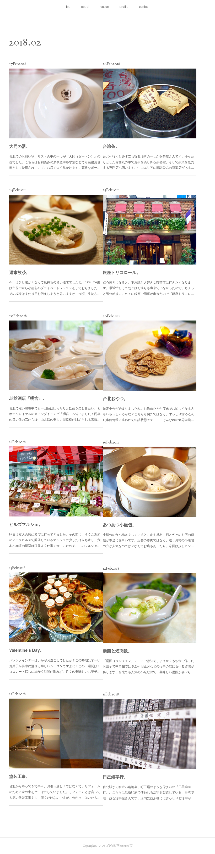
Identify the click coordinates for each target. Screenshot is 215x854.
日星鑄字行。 (115, 777)
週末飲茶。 (19, 272)
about (85, 6)
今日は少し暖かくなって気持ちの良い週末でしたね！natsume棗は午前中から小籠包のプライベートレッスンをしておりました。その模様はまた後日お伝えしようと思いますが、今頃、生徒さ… (54, 287)
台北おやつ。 (115, 398)
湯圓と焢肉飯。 (117, 651)
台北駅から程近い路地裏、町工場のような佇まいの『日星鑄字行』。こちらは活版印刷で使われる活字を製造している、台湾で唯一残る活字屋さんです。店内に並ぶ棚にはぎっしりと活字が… (148, 792)
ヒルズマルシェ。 (26, 524)
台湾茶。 (111, 146)
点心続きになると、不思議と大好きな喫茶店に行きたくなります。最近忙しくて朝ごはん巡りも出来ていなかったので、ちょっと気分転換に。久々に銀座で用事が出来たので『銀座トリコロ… (148, 288)
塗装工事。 (19, 776)
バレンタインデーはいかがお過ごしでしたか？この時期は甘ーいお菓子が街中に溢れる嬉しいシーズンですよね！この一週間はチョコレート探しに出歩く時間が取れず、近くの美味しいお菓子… (54, 665)
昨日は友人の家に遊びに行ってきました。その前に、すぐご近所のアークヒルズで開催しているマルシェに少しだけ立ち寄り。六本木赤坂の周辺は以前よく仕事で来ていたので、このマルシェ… (54, 540)
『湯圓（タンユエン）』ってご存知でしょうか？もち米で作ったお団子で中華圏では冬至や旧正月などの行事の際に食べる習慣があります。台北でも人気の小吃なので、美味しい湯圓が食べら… (148, 666)
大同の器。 (19, 146)
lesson (104, 6)
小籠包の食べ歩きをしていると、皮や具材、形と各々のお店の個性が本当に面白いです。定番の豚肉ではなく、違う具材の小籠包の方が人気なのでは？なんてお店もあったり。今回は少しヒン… (148, 540)
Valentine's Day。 (26, 650)
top (68, 6)
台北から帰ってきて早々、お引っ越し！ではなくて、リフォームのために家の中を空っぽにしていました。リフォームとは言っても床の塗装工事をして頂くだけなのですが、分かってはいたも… (54, 791)
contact (144, 6)
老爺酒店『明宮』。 (28, 398)
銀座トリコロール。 (122, 272)
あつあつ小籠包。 (119, 524)
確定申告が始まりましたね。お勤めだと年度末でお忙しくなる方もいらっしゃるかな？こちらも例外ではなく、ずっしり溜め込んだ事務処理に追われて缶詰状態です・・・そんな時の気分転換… (148, 414)
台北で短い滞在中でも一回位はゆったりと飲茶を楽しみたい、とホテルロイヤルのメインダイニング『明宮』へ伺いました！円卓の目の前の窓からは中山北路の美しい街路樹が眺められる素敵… (54, 414)
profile (124, 6)
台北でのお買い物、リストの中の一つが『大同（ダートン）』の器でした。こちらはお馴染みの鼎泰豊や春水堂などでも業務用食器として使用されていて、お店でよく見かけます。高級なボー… (54, 162)
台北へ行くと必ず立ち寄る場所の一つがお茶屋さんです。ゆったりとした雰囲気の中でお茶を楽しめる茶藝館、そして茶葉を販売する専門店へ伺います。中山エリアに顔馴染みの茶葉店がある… (148, 162)
